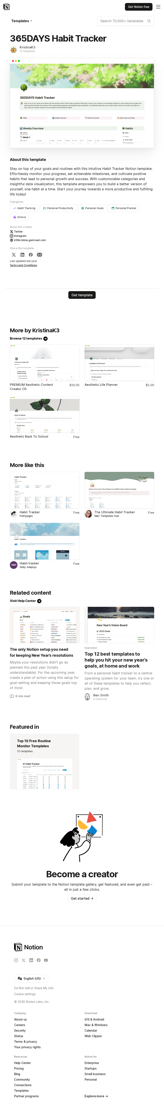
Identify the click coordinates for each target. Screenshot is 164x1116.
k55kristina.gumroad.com (30, 240)
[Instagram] (16, 960)
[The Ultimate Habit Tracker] (119, 490)
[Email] (39, 255)
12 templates (27, 51)
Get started (82, 898)
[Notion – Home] (6, 6)
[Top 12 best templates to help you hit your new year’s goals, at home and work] (119, 625)
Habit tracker (29, 563)
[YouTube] (45, 960)
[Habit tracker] (44, 541)
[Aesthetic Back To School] (44, 414)
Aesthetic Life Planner (101, 385)
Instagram (20, 235)
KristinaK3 (27, 47)
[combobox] (126, 21)
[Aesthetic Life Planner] (119, 362)
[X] (14, 255)
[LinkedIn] (22, 255)
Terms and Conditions (23, 265)
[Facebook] (30, 255)
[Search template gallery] (149, 21)
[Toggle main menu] (158, 7)
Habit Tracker (30, 512)
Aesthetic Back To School (29, 436)
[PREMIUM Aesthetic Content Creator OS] (44, 362)
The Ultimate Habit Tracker (114, 512)
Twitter (18, 231)
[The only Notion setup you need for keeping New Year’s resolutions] (44, 625)
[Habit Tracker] (44, 490)
